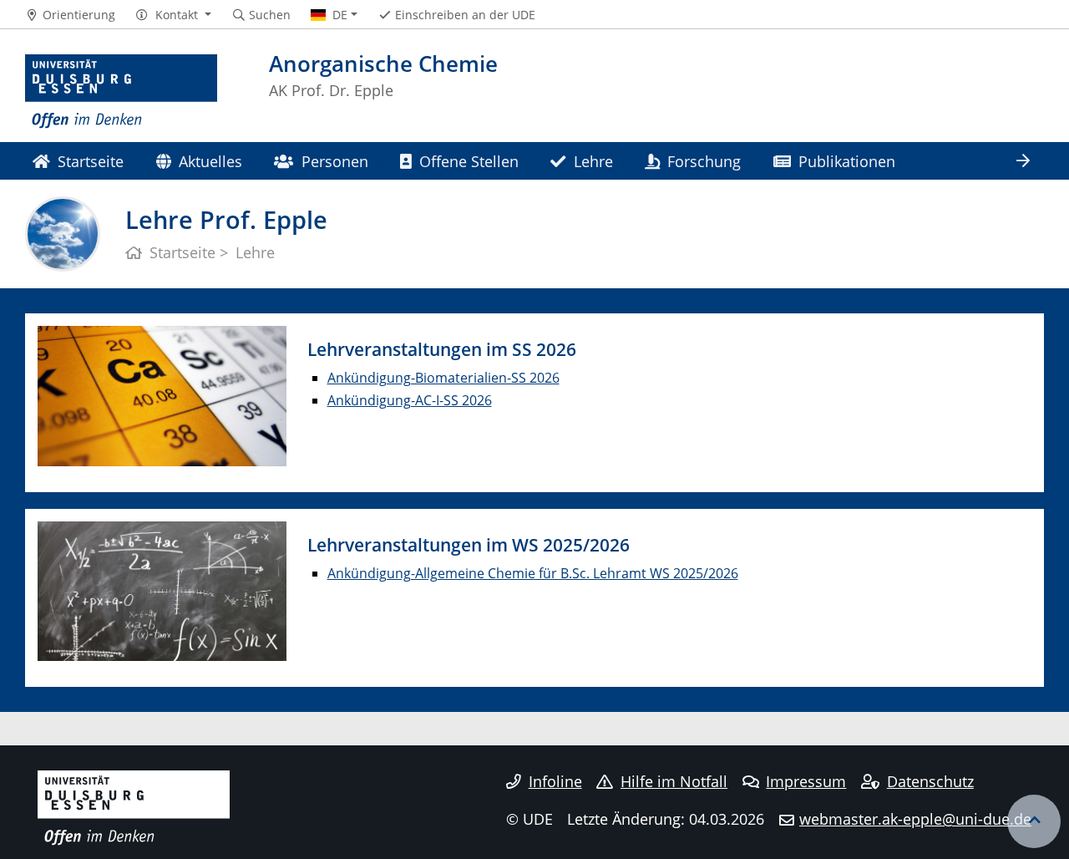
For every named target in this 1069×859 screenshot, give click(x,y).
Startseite (91, 160)
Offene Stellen (469, 160)
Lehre (593, 160)
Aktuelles (210, 160)
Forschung (704, 160)
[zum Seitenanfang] (1034, 821)
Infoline (555, 781)
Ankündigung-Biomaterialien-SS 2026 (443, 378)
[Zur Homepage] (121, 92)
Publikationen (846, 160)
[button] (173, 15)
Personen (334, 160)
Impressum (806, 781)
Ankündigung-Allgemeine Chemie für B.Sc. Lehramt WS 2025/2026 (532, 573)
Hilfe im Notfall (674, 781)
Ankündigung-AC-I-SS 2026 (409, 400)
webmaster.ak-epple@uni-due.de (915, 819)
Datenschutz (930, 781)
